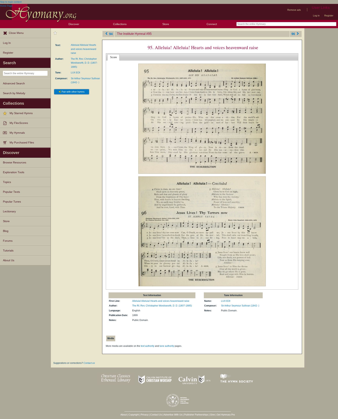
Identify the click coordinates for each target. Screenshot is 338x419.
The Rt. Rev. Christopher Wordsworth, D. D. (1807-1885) (84, 63)
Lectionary (9, 211)
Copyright (134, 414)
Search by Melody (14, 93)
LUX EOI (75, 72)
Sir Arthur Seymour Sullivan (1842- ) (240, 305)
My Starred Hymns (21, 113)
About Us (8, 260)
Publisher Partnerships (196, 414)
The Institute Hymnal (131, 33)
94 (110, 33)
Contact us (89, 363)
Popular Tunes (12, 201)
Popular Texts (11, 191)
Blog (5, 231)
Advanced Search (14, 83)
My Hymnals (17, 132)
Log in (316, 15)
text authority (147, 346)
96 (293, 33)
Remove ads (294, 10)
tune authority (167, 346)
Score (113, 57)
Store (165, 24)
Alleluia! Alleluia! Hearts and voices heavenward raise (83, 49)
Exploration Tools (13, 172)
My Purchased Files (22, 142)
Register (328, 15)
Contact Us (156, 414)
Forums (8, 240)
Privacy (144, 414)
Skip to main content (11, 2)
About (123, 414)
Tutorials (8, 250)
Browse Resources (14, 162)
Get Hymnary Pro (226, 414)
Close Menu (16, 33)
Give (212, 414)
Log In (7, 42)
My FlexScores (19, 123)
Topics (7, 182)
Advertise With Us (173, 414)
